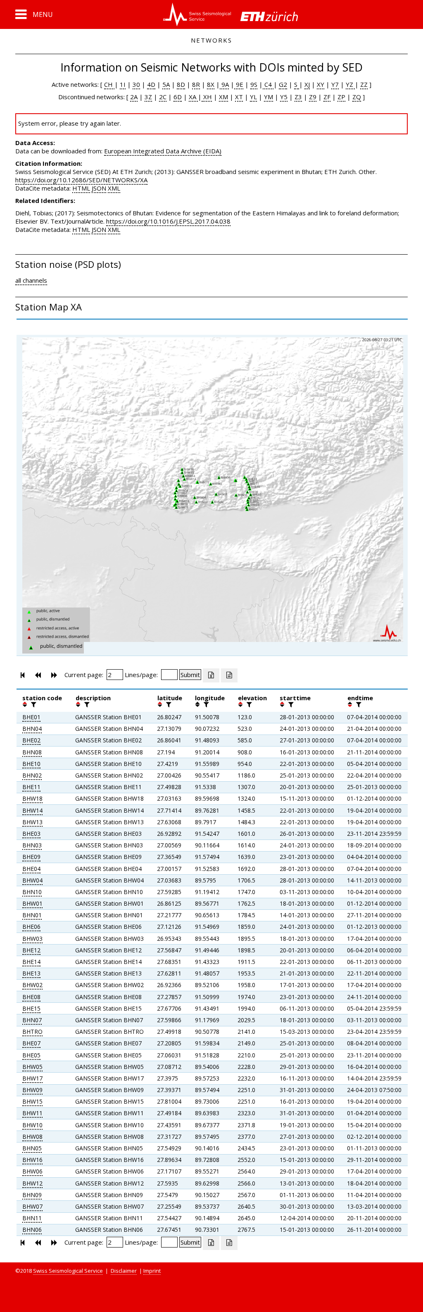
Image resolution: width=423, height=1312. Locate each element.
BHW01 (32, 903)
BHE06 (31, 926)
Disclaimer (124, 1270)
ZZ (364, 84)
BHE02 (31, 740)
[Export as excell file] (211, 675)
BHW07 (32, 1206)
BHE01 (31, 717)
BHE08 (31, 997)
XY (320, 84)
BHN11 (32, 1218)
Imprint (152, 1270)
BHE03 (31, 833)
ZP (341, 97)
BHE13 (31, 973)
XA (193, 97)
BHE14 (31, 962)
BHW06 (32, 1171)
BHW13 (32, 822)
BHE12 (31, 950)
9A (224, 84)
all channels (31, 280)
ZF (326, 97)
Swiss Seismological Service (68, 1270)
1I (123, 84)
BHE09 (31, 857)
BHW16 (32, 1160)
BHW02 (32, 985)
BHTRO (32, 1031)
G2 (283, 84)
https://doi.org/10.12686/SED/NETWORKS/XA (81, 180)
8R (196, 84)
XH (207, 97)
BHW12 (32, 1183)
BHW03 (32, 938)
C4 (268, 84)
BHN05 (32, 1148)
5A (166, 84)
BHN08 (32, 752)
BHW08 (32, 1136)
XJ (307, 84)
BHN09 (32, 1195)
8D (181, 84)
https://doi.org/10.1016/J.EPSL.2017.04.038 (168, 221)
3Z (148, 97)
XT (239, 97)
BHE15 (31, 1008)
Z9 (312, 97)
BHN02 (32, 775)
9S (253, 84)
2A (134, 97)
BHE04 (31, 869)
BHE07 (31, 1043)
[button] (34, 14)
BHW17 (32, 1078)
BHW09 (32, 1090)
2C (162, 97)
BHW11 (32, 1113)
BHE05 (31, 1055)
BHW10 (32, 1125)
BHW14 (32, 810)
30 (136, 84)
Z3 (298, 97)
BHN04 (32, 728)
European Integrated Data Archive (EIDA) (162, 151)
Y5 (284, 97)
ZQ (356, 97)
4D (151, 84)
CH (109, 84)
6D (177, 97)
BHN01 (32, 915)
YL (253, 97)
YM (268, 97)
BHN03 (32, 845)
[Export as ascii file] (229, 675)
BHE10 (31, 764)
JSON (99, 188)
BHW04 (32, 880)
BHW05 (32, 1067)
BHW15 (32, 1101)
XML (114, 188)
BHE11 (31, 787)
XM (223, 97)
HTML (81, 188)
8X (210, 84)
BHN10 (32, 892)
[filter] (32, 704)
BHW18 (32, 798)
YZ (350, 84)
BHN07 (32, 1020)
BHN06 (32, 1229)
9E (238, 84)
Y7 (335, 84)
